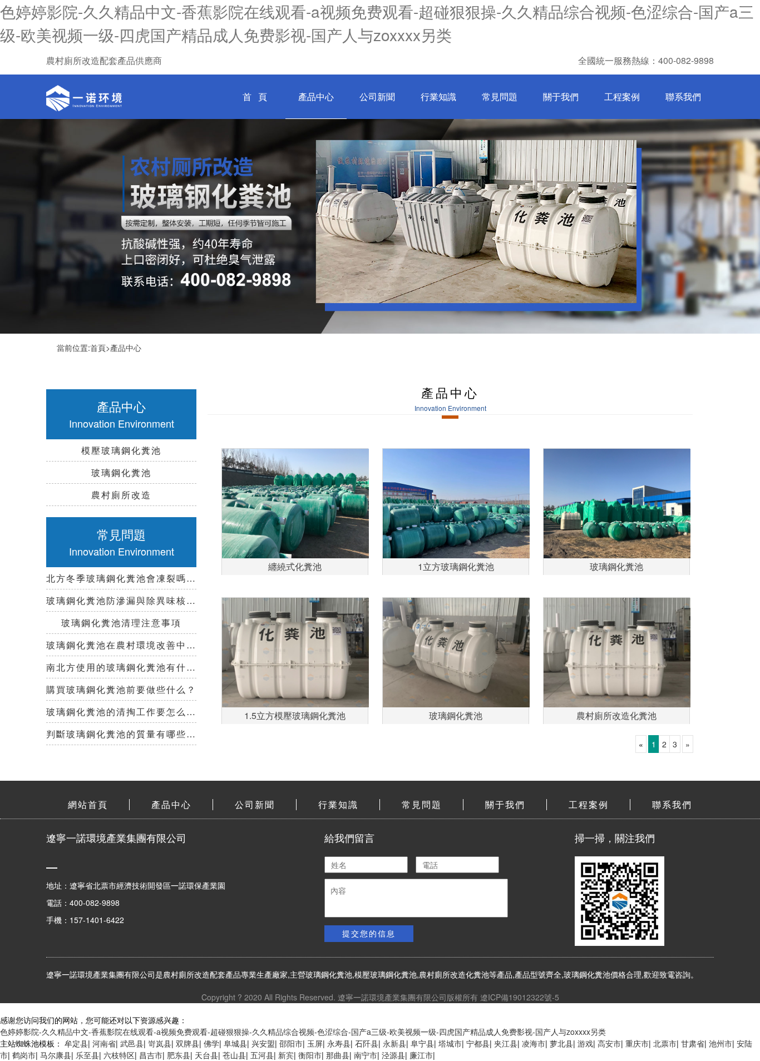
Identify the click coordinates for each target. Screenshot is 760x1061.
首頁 (98, 347)
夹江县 (505, 1043)
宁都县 (478, 1043)
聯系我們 (683, 96)
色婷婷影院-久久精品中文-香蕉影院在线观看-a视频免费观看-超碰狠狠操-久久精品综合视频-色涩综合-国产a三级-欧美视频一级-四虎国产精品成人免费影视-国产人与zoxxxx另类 (303, 1031)
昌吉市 (150, 1054)
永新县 (394, 1043)
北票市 (665, 1043)
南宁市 (365, 1054)
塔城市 (450, 1043)
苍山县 (234, 1054)
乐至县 (87, 1054)
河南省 (104, 1043)
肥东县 (178, 1054)
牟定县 (76, 1043)
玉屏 (315, 1043)
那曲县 (337, 1054)
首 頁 (255, 96)
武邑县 (132, 1043)
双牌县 (187, 1043)
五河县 (262, 1054)
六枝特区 (119, 1054)
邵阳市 (291, 1043)
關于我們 (561, 96)
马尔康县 (55, 1054)
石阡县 (366, 1043)
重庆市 (637, 1043)
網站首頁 (88, 804)
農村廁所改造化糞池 (454, 974)
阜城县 (235, 1043)
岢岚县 (159, 1043)
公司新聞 (377, 96)
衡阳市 (310, 1054)
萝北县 (561, 1043)
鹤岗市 (24, 1054)
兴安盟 (263, 1043)
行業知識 (438, 96)
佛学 (211, 1043)
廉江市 (421, 1054)
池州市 (720, 1043)
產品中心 (316, 96)
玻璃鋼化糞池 (328, 974)
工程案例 (622, 96)
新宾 (286, 1054)
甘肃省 (692, 1043)
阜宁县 (422, 1043)
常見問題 (499, 96)
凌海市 (533, 1043)
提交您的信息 (369, 933)
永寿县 (339, 1043)
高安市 (609, 1043)
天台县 (206, 1054)
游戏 (585, 1043)
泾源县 (393, 1054)
